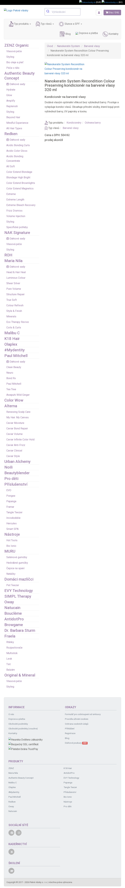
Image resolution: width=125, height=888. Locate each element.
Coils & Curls (13, 327)
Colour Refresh (14, 305)
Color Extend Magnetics (20, 188)
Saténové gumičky (16, 557)
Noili (8, 467)
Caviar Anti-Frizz (15, 445)
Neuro (9, 372)
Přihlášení (69, 728)
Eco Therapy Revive (17, 322)
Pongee (10, 495)
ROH (8, 255)
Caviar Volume (14, 434)
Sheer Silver (13, 283)
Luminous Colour (15, 277)
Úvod (50, 46)
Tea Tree (11, 389)
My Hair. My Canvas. (17, 417)
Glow (9, 95)
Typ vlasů (46, 23)
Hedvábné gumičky (17, 562)
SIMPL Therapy (17, 596)
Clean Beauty (13, 367)
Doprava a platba (88, 33)
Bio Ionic (11, 545)
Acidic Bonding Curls (18, 145)
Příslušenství (16, 484)
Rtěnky (10, 642)
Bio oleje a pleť (14, 62)
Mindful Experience (17, 122)
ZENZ (11, 768)
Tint (8, 664)
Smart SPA (12, 528)
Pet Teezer (12, 585)
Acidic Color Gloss (16, 150)
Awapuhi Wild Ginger (18, 394)
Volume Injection (15, 216)
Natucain (12, 607)
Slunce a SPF (72, 23)
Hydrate (10, 89)
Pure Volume (13, 288)
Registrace (70, 733)
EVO (8, 490)
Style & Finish (14, 310)
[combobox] (62, 12)
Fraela (9, 636)
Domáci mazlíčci (18, 579)
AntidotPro (14, 619)
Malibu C (12, 333)
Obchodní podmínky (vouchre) (23, 728)
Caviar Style (13, 456)
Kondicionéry (74, 122)
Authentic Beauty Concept (21, 777)
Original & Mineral (19, 675)
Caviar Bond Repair (17, 428)
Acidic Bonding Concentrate (14, 158)
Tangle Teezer (14, 512)
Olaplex (10, 344)
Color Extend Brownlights (20, 183)
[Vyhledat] (48, 11)
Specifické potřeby (17, 227)
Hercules (11, 523)
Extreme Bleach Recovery (20, 205)
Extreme (11, 194)
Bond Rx (11, 378)
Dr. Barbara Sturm (19, 630)
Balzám (10, 669)
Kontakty (113, 33)
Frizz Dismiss (14, 210)
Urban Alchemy (17, 461)
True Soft (11, 299)
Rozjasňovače (14, 647)
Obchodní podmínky (18, 723)
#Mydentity (14, 350)
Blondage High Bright (18, 177)
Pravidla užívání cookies (76, 719)
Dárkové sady (17, 84)
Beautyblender (17, 473)
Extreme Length (15, 199)
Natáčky (10, 573)
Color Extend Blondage (19, 171)
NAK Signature (17, 232)
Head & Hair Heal (16, 272)
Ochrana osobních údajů (76, 723)
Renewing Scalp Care (18, 411)
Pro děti (11, 478)
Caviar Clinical (14, 450)
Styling (10, 56)
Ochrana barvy (93, 122)
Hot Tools (11, 540)
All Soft (10, 166)
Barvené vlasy (92, 46)
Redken (10, 134)
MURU (9, 551)
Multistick (12, 653)
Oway (9, 602)
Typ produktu (21, 23)
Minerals (11, 316)
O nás (11, 714)
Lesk (9, 658)
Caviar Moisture (15, 422)
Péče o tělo (12, 67)
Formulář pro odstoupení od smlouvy (83, 714)
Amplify (10, 100)
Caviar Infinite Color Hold (20, 439)
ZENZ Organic (16, 45)
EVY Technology (18, 590)
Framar (10, 506)
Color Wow (13, 400)
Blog (68, 33)
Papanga (11, 501)
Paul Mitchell (16, 355)
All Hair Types (14, 128)
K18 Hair (12, 338)
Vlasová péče (14, 51)
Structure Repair (15, 294)
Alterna (10, 406)
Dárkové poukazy (76, 743)
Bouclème (13, 613)
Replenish (12, 106)
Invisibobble (13, 517)
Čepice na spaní (15, 568)
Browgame (13, 625)
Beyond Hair (13, 117)
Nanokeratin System (68, 46)
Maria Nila (13, 260)
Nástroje (12, 534)
